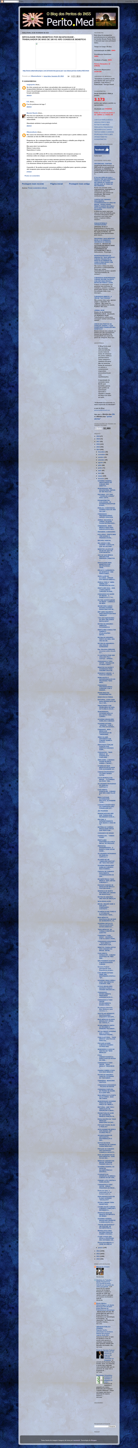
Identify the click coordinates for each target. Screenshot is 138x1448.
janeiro (100, 1247)
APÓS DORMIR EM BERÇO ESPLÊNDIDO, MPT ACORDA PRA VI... (107, 1131)
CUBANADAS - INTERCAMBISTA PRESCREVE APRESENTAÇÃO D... (105, 995)
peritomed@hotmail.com (102, 410)
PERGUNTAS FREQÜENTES (103, 127)
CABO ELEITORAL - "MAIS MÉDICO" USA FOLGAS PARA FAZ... (107, 1039)
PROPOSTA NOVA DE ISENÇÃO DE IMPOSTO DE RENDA (106, 1214)
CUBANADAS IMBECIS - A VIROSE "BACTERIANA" (103, 297)
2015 (98, 447)
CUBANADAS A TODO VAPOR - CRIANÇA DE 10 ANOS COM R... (106, 663)
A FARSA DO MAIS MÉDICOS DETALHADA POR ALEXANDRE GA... (106, 767)
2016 (98, 444)
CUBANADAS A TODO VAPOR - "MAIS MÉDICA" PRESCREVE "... (106, 1065)
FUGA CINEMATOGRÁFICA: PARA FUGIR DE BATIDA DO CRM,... (107, 1057)
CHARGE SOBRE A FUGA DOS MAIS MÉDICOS (106, 1071)
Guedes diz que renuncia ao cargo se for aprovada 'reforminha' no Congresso (109, 1356)
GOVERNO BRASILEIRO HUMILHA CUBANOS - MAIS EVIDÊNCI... (106, 867)
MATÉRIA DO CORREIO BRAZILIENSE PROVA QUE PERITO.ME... (106, 828)
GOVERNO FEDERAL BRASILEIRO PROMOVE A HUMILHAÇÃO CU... (106, 1220)
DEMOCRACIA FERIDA (105, 697)
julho (100, 465)
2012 (98, 1253)
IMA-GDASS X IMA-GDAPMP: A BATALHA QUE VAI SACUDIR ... (106, 544)
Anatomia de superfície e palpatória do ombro (108, 1379)
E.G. (28, 101)
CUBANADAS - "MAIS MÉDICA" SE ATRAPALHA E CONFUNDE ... (105, 755)
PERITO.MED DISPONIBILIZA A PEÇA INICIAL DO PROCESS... (106, 841)
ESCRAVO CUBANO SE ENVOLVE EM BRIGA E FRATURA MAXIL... (106, 886)
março (100, 476)
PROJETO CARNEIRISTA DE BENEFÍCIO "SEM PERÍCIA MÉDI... (106, 572)
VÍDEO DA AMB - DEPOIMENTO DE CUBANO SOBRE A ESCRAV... (105, 739)
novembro (101, 454)
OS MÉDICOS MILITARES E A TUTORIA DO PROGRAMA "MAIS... (107, 913)
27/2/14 (29, 172)
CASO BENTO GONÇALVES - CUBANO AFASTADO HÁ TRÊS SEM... (106, 956)
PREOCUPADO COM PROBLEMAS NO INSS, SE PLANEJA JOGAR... (106, 707)
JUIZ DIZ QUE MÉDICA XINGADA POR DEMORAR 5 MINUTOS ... (106, 557)
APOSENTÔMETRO (100, 137)
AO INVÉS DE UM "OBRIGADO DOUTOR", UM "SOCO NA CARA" (106, 861)
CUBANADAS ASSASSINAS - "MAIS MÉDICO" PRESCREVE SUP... (107, 943)
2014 (98, 449)
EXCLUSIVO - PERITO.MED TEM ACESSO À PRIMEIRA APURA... (107, 536)
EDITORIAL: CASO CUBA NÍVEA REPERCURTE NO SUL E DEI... (107, 701)
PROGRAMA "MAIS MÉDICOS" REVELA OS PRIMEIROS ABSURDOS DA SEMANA (104, 240)
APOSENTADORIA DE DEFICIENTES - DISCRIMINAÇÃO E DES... (105, 1138)
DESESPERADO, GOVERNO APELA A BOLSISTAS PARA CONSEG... (105, 714)
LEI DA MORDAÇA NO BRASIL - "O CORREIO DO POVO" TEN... (106, 779)
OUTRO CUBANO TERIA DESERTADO (106, 1203)
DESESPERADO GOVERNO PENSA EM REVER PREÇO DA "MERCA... (107, 1103)
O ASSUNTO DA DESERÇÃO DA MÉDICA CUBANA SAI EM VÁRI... (106, 1176)
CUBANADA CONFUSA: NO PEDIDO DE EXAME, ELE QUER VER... (106, 1091)
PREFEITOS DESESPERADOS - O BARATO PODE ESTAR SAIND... (106, 848)
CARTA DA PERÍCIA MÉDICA (103, 120)
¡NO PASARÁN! (103, 811)
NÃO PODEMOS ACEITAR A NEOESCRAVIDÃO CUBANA (106, 962)
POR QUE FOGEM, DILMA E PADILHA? (106, 1125)
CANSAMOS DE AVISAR (106, 833)
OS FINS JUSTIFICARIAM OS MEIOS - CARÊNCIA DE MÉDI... (106, 601)
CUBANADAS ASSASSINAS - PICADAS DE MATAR (107, 1085)
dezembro (101, 452)
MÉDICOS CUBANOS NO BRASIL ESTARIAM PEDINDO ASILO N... (106, 1162)
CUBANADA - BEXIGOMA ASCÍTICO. (106, 1081)
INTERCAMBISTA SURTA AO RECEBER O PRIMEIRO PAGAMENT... (107, 1027)
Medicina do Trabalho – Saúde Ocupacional (104, 1280)
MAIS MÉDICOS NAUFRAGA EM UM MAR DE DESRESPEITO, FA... (107, 919)
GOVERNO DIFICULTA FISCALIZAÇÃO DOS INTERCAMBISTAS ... (105, 925)
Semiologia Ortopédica (104, 1375)
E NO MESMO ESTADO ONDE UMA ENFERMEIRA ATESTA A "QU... (106, 975)
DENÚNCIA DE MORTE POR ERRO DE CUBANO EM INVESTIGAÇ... (107, 892)
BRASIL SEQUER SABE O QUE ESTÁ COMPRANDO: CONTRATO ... (106, 906)
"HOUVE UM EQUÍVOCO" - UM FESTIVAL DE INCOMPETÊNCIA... (107, 1226)
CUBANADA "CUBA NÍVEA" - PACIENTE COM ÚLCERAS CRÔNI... (107, 937)
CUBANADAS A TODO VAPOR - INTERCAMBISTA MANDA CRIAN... (105, 1002)
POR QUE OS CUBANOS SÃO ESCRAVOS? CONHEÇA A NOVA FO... (106, 1150)
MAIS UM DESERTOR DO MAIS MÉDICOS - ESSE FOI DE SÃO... (106, 1156)
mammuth (76, 1440)
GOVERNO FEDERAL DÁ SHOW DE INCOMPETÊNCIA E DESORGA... (106, 1169)
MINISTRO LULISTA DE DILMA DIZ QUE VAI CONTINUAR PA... (105, 550)
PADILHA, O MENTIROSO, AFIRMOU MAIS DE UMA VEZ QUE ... (107, 509)
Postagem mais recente (33, 184)
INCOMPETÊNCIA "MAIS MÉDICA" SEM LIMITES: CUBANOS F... (106, 880)
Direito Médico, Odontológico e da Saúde (105, 1304)
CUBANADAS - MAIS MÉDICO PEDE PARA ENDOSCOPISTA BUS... (106, 527)
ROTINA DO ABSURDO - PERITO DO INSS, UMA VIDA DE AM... (106, 639)
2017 (98, 441)
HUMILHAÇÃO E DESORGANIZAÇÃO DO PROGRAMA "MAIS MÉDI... (106, 680)
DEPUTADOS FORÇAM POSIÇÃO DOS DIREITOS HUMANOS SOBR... (106, 747)
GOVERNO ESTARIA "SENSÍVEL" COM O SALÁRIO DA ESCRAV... (106, 725)
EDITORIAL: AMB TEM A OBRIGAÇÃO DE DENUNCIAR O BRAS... (106, 1108)
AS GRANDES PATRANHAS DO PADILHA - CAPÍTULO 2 (107, 785)
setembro (101, 460)
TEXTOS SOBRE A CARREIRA (104, 132)
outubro (101, 457)
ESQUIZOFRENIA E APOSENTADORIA (100, 224)
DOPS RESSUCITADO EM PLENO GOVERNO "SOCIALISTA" (106, 1198)
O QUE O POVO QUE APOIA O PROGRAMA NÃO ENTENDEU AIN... (106, 1238)
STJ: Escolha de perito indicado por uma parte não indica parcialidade (105, 1285)
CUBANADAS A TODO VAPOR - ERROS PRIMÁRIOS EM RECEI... (107, 1186)
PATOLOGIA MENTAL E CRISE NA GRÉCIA (105, 1243)
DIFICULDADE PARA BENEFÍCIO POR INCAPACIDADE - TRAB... (104, 565)
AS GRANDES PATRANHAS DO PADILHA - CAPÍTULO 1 (107, 855)
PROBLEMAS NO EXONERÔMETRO (104, 693)
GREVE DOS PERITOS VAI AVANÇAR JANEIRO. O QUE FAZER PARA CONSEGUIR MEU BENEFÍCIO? (104, 326)
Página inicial (56, 184)
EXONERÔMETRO (100, 139)
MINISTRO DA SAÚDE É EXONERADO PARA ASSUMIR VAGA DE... (106, 669)
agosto (100, 462)
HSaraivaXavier (32, 132)
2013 (98, 1251)
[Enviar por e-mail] (72, 76)
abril (100, 473)
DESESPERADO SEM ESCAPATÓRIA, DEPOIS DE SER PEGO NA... (106, 490)
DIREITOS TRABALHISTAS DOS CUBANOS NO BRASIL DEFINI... (107, 949)
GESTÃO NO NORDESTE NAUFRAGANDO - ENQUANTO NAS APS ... (106, 1015)
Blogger (93, 1440)
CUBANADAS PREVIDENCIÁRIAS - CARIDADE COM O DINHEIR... (105, 687)
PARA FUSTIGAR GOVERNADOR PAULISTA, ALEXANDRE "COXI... (106, 800)
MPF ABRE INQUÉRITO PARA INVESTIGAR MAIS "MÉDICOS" (107, 613)
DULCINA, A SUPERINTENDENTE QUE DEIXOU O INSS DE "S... (106, 822)
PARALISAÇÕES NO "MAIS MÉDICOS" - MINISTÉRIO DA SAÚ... (107, 1120)
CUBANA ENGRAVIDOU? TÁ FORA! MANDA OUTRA (106, 773)
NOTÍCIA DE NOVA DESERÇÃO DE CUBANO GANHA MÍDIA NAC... (107, 1144)
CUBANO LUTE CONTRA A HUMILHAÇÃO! (107, 1181)
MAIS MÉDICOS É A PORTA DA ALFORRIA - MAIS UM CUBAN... (107, 1097)
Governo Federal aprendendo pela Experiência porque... (106, 968)
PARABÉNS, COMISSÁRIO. (107, 532)
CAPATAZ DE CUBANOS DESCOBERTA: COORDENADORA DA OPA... (106, 874)
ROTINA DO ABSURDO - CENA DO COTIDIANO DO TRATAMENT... (106, 1076)
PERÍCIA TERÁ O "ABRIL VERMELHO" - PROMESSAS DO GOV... (106, 583)
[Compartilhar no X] (76, 76)
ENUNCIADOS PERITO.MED (103, 134)
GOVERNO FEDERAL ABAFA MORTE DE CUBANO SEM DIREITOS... (105, 483)
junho (100, 468)
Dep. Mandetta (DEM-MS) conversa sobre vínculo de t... (106, 651)
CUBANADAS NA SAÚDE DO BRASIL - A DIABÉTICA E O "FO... (106, 595)
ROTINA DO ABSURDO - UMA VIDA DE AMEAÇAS (107, 897)
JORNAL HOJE (99, 310)
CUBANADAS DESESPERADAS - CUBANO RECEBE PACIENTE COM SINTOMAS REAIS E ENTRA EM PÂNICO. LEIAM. (105, 280)
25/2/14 (29, 95)
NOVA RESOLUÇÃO (104, 901)
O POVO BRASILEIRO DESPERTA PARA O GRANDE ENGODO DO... (107, 988)
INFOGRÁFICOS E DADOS (103, 129)
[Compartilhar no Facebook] (78, 76)
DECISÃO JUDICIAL (104, 540)
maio (100, 470)
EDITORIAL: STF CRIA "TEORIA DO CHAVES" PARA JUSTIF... (106, 496)
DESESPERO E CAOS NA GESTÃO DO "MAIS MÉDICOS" (106, 1051)
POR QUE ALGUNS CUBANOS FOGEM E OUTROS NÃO (105, 1045)
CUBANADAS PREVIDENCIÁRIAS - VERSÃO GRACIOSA (105, 515)
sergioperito (31, 84)
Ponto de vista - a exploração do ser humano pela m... (105, 1192)
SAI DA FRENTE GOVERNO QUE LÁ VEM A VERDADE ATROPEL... (107, 1033)
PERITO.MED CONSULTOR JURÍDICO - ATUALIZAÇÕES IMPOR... (107, 632)
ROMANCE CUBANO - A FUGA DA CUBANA (106, 674)
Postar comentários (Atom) (37, 188)
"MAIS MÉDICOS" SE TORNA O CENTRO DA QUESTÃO (106, 931)
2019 (98, 436)
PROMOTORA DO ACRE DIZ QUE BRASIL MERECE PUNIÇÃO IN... (106, 1114)
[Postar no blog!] (74, 76)
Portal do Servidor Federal (105, 1350)
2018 (98, 439)
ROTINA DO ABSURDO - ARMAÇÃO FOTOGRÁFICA (106, 625)
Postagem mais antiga (79, 184)
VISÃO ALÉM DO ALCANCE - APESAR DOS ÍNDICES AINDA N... (107, 578)
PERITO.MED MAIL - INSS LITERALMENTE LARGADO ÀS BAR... (106, 589)
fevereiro (101, 478)
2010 (98, 1259)
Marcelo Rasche (32, 113)
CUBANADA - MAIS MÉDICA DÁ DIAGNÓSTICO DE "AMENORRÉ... (105, 732)
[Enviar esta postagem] (68, 76)
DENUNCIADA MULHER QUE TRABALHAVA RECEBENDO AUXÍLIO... (106, 815)
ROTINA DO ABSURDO (101, 124)
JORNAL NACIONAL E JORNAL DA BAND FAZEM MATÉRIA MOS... (107, 521)
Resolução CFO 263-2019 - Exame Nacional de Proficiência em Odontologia (105, 1308)
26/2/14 (29, 107)
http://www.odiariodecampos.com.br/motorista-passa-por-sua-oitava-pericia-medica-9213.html (56, 71)
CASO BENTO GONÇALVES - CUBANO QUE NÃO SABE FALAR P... (106, 792)
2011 (98, 1256)
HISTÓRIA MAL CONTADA (103, 163)
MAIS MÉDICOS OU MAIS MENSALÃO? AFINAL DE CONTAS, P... (106, 1021)
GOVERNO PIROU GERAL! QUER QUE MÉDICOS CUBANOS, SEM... (107, 982)
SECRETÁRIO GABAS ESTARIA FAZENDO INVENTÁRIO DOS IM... (106, 607)
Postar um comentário (32, 176)
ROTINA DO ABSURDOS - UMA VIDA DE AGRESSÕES (106, 645)
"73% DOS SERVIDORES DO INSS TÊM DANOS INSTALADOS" (106, 619)
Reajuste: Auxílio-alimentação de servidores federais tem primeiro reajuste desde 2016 (104, 1332)
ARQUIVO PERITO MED (102, 122)
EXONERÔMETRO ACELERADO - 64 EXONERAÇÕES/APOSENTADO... (106, 503)
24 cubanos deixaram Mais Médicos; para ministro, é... (105, 1009)
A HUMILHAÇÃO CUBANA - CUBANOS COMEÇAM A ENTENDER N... (107, 1208)
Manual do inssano (103, 1267)
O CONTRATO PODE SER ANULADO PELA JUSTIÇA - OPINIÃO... (106, 657)
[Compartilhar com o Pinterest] (80, 76)
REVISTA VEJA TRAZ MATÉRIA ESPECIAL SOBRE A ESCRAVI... (105, 1232)
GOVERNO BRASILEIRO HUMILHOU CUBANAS (106, 720)
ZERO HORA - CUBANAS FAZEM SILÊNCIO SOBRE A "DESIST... (106, 761)
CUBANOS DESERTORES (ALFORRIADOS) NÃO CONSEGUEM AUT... (106, 806)
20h (113, 414)
